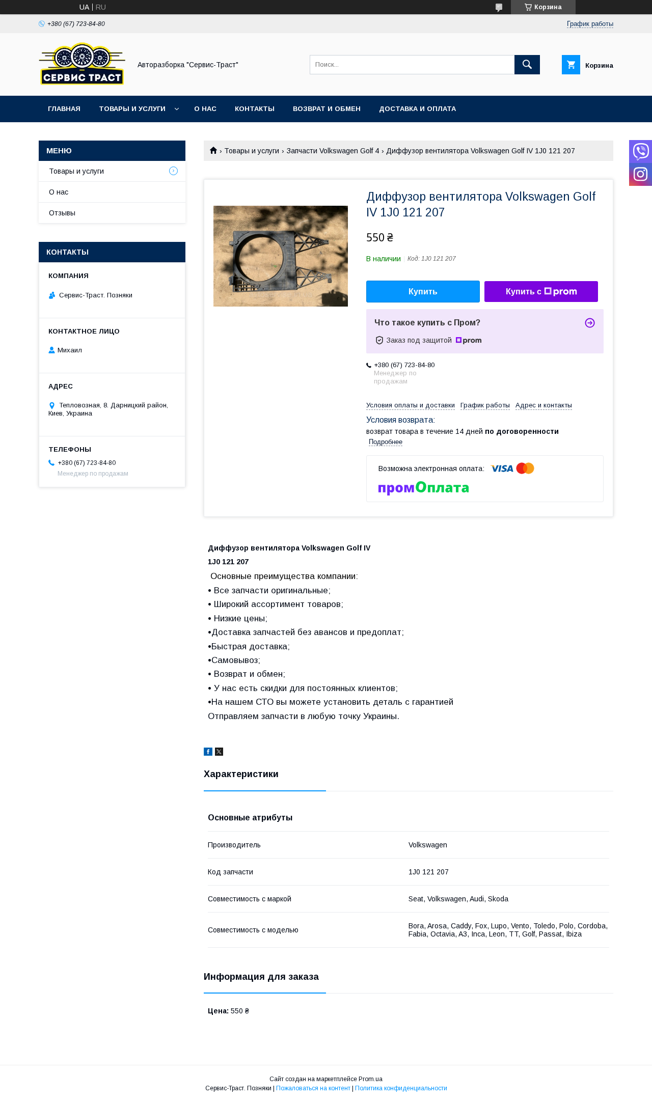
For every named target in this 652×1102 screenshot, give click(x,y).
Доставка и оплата (417, 109)
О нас (205, 109)
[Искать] (527, 64)
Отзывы (62, 213)
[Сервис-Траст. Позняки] (82, 82)
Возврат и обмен (327, 109)
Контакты (255, 109)
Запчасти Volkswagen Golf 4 (333, 151)
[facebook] (208, 753)
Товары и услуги (132, 109)
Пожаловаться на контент (313, 1088)
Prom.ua (371, 1079)
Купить (423, 291)
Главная (64, 109)
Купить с (523, 291)
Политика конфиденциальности (401, 1088)
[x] (219, 753)
